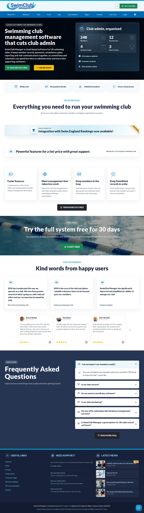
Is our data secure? (90, 384)
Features (8, 462)
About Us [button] (10, 14)
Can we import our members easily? (99, 364)
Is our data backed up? (91, 402)
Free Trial (112, 14)
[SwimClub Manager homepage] (21, 6)
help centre (57, 466)
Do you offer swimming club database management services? (105, 412)
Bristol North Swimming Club (18, 305)
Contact (99, 14)
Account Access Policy (80, 509)
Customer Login (11, 478)
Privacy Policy (41, 509)
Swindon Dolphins (106, 305)
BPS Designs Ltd (65, 506)
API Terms (103, 509)
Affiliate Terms (94, 509)
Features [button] (26, 14)
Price (49, 14)
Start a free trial (56, 489)
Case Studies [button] (72, 14)
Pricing (7, 470)
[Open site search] (117, 6)
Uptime (8, 490)
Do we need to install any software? (98, 393)
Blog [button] (86, 14)
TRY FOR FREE (129, 6)
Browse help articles (58, 473)
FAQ (38, 14)
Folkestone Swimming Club (63, 305)
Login (125, 14)
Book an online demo (58, 481)
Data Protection (66, 509)
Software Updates (11, 482)
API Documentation (12, 486)
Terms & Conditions (53, 509)
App (59, 14)
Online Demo (10, 474)
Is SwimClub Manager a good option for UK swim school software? (107, 423)
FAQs (7, 466)
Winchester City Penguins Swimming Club (121, 151)
